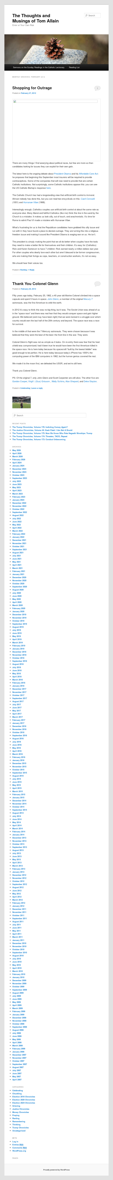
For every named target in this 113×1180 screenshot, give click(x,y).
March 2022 (17, 530)
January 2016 (18, 760)
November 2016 (19, 729)
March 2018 (17, 679)
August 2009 (18, 992)
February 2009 (18, 1011)
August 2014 (18, 812)
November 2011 (19, 912)
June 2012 (16, 890)
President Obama (62, 173)
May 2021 (16, 561)
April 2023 (16, 490)
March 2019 (17, 642)
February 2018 (18, 682)
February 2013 (18, 868)
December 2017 (19, 688)
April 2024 (16, 462)
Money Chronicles (20, 1112)
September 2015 (19, 772)
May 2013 (16, 859)
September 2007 (19, 1064)
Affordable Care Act (88, 173)
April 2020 (16, 602)
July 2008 (16, 1033)
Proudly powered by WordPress (56, 1169)
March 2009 (17, 1008)
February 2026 (18, 459)
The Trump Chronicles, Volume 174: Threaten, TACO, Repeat (39, 436)
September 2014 (19, 809)
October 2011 (18, 915)
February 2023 (18, 496)
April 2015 (16, 788)
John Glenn (53, 298)
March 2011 (17, 936)
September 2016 (19, 735)
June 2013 (16, 856)
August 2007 (18, 1067)
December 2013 (19, 837)
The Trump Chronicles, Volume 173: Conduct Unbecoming (38, 439)
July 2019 (16, 630)
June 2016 (16, 744)
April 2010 (16, 968)
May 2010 (16, 965)
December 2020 (19, 577)
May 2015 (16, 785)
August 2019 (18, 627)
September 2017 (19, 698)
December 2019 (19, 614)
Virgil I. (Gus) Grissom (39, 381)
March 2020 (17, 605)
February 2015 (18, 794)
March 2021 (17, 568)
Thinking (16, 1124)
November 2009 (19, 983)
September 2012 (19, 884)
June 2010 (16, 961)
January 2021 (18, 574)
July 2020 (16, 592)
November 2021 (19, 543)
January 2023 (18, 499)
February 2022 (18, 533)
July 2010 (16, 958)
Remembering (18, 1121)
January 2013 (18, 871)
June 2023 (16, 484)
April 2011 (16, 933)
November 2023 (19, 472)
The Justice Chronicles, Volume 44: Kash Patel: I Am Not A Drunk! (42, 430)
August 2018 (18, 664)
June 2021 (16, 558)
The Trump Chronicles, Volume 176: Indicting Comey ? (40, 427)
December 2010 (19, 943)
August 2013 (18, 850)
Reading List (74, 67)
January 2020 (18, 611)
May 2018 (16, 673)
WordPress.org (19, 1150)
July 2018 (16, 667)
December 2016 (19, 726)
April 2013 (16, 862)
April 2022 (16, 527)
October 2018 (18, 657)
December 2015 (19, 763)
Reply (31, 269)
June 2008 (16, 1036)
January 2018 (18, 685)
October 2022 (18, 509)
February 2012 (18, 902)
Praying (15, 1115)
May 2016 (16, 747)
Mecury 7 (88, 298)
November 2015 (19, 766)
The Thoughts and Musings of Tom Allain (35, 18)
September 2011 (19, 918)
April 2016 (16, 751)
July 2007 (16, 1070)
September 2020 (19, 586)
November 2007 (19, 1057)
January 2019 (18, 648)
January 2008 (18, 1051)
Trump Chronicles (20, 1127)
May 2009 (16, 1002)
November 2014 (19, 803)
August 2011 (18, 921)
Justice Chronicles (20, 1108)
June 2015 (16, 782)
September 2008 (19, 1026)
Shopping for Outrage (32, 87)
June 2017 (16, 707)
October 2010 (18, 949)
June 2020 (16, 596)
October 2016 (18, 732)
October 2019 (18, 620)
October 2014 (18, 806)
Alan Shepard (71, 381)
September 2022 (19, 512)
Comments (19, 1147)
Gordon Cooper (19, 381)
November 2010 (19, 946)
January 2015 (18, 797)
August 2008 (18, 1030)
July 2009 (16, 995)
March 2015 (17, 791)
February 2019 (18, 645)
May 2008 (16, 1039)
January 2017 (18, 723)
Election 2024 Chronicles (23, 1102)
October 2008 (18, 1023)
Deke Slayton (90, 381)
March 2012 (17, 899)
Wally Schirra (58, 381)
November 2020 (19, 580)
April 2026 (16, 453)
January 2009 (18, 1014)
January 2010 (18, 977)
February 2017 (18, 720)
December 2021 (19, 540)
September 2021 (19, 549)
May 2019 (16, 636)
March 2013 (17, 865)
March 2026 (17, 456)
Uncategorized (18, 1130)
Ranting (23, 269)
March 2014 (17, 828)
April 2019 (16, 639)
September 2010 (19, 952)
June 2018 (16, 670)
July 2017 (16, 704)
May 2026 (16, 450)
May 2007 (16, 1076)
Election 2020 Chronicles (23, 1099)
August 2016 (18, 738)
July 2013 (16, 853)
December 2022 (19, 503)
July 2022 (16, 518)
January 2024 (18, 465)
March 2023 (17, 493)
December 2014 (19, 800)
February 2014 (18, 831)
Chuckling (17, 1093)
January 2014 (18, 834)
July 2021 (16, 555)
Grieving (16, 1105)
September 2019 (19, 623)
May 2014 (16, 822)
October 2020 (18, 583)
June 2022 (16, 521)
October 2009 (18, 986)
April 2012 (16, 896)
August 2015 (18, 775)
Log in (15, 1141)
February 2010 (18, 974)
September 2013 (19, 847)
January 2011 (18, 940)
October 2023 (18, 475)
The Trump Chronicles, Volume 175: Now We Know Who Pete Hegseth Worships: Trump (52, 433)
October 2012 (18, 881)
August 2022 (18, 515)
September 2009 (19, 989)
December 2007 (19, 1054)
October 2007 (18, 1061)
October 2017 (18, 695)
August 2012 (18, 887)
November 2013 (19, 841)
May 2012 (16, 893)
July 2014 (16, 816)
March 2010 (17, 971)
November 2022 (19, 506)
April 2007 (16, 1079)
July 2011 (16, 924)
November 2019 (19, 617)
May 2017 (16, 710)
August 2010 (18, 955)
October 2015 (18, 769)
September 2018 (19, 661)
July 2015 (16, 778)
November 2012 (19, 878)
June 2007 (16, 1073)
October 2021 (18, 546)
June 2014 (16, 819)
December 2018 (19, 651)
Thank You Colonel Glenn (35, 283)
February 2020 (18, 608)
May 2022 (16, 524)
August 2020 (18, 589)
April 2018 (16, 676)
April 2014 (16, 825)
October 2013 (18, 844)
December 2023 (19, 468)
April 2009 (16, 1005)
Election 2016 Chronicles (23, 1096)
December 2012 (19, 875)
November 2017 (19, 692)
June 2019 (16, 633)
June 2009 (16, 999)
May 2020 (16, 599)
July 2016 (16, 741)
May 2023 (16, 487)
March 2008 (17, 1045)
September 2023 (19, 478)
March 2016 (17, 754)
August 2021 (18, 552)
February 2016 (18, 757)
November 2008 (19, 1020)
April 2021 (16, 564)
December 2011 (19, 909)
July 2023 (16, 481)
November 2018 (19, 654)
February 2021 (18, 571)
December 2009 (19, 980)
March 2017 (17, 716)
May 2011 (16, 930)
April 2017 (16, 713)
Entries (17, 1144)
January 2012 (18, 906)
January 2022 (18, 537)
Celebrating (25, 388)
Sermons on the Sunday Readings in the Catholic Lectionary (38, 67)
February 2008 (18, 1048)
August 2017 (18, 701)
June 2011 (16, 927)
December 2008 (19, 1017)
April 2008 (16, 1042)
